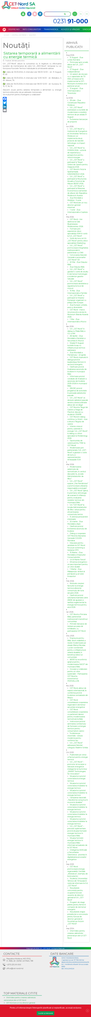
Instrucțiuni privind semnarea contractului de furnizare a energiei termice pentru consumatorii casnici (76, 726)
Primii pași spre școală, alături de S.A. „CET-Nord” (77, 64)
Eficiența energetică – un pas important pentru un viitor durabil (77, 564)
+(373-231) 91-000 (13, 965)
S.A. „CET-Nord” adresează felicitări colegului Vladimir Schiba (77, 745)
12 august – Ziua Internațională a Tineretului (75, 90)
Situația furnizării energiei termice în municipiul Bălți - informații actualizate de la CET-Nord (77, 843)
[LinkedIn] (32, 106)
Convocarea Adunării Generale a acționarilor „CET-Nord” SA (77, 257)
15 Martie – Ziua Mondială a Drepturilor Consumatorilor (76, 554)
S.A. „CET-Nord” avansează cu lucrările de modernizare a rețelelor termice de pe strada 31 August (77, 112)
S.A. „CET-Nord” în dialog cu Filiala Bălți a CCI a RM (76, 331)
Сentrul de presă (18, 35)
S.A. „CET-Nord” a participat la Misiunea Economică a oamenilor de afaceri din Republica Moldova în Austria (77, 191)
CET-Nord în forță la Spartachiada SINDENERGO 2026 (76, 171)
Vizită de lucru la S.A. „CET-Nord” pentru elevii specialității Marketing (77, 240)
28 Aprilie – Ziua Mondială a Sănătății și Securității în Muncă (76, 338)
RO (75, 14)
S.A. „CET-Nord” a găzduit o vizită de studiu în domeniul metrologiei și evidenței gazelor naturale (77, 274)
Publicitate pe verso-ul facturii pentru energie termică (77, 757)
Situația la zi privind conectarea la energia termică (76, 778)
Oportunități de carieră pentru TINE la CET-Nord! (76, 443)
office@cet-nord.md (14, 968)
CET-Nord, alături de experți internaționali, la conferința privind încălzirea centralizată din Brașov (77, 693)
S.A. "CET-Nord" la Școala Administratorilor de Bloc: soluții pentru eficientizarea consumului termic (77, 509)
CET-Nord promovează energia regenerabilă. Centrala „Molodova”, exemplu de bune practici (77, 871)
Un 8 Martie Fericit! (78, 560)
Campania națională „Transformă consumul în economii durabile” (77, 800)
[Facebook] (32, 99)
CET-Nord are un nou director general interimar (77, 205)
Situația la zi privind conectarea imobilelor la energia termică (77, 785)
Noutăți (32, 35)
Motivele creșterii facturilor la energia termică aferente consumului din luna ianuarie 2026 (75, 588)
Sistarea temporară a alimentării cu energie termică (31, 55)
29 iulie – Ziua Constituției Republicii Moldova (76, 102)
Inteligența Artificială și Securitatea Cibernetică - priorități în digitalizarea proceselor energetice (77, 855)
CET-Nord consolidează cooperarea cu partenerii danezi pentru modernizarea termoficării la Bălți (77, 714)
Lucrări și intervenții (45, 1013)
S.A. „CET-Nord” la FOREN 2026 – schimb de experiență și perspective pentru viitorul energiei (76, 152)
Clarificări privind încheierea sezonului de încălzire (77, 528)
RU (81, 14)
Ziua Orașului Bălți (77, 267)
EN (87, 14)
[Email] (32, 110)
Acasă (6, 35)
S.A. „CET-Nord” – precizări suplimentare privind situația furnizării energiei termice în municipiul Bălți (77, 831)
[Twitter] (32, 103)
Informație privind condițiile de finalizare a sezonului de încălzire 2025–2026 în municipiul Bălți (77, 381)
